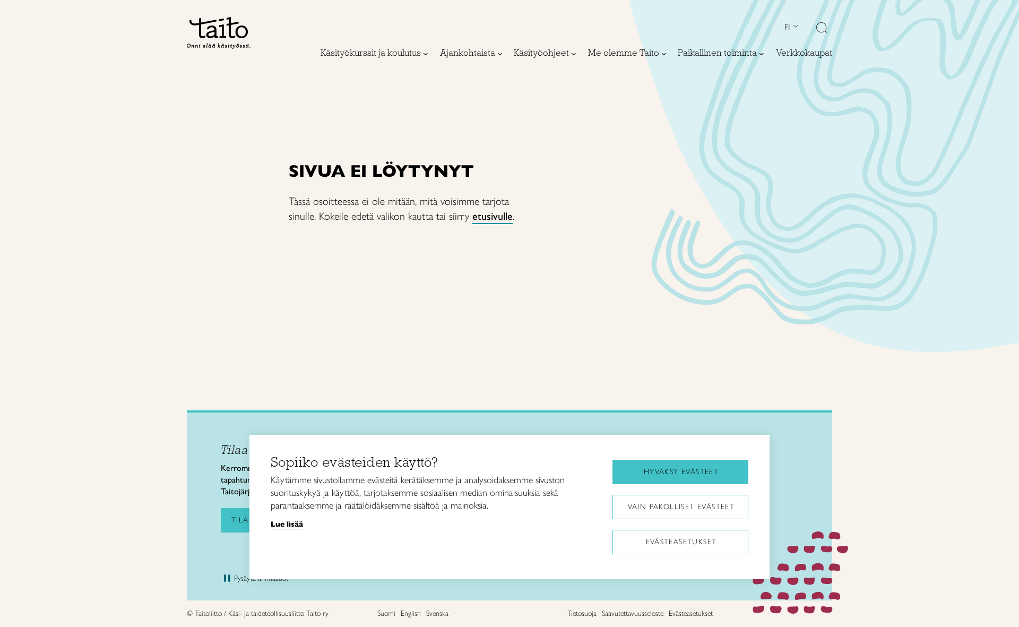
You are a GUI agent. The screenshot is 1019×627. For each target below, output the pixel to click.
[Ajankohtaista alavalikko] (500, 53)
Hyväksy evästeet (681, 471)
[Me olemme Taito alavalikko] (664, 53)
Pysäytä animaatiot (261, 578)
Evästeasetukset (681, 541)
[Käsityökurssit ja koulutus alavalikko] (425, 53)
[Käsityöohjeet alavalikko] (573, 53)
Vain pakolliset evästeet (681, 506)
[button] (821, 28)
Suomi (386, 613)
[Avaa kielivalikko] (794, 27)
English (411, 613)
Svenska (437, 613)
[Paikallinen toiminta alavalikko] (761, 53)
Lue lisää (287, 524)
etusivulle (492, 216)
